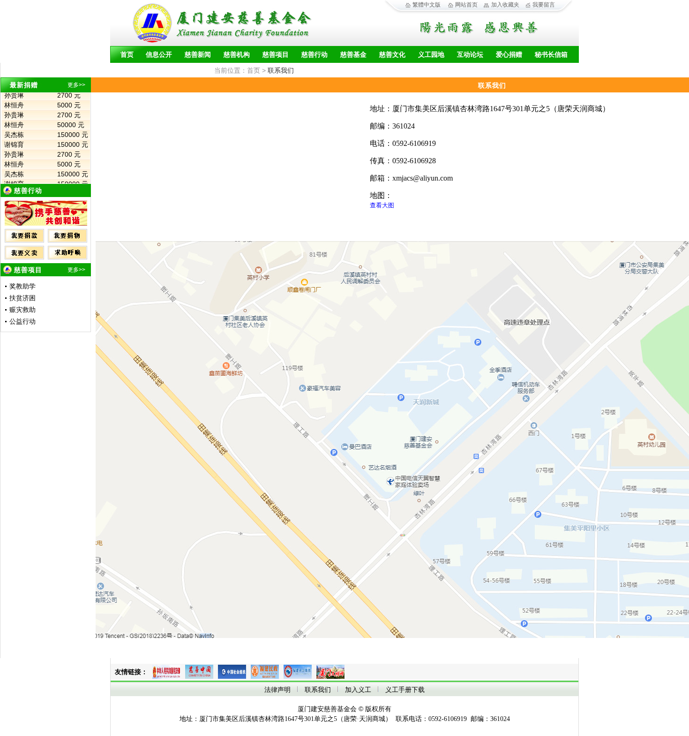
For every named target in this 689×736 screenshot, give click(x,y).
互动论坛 (470, 54)
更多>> (76, 85)
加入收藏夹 (505, 4)
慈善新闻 (198, 54)
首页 (127, 54)
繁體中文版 (426, 4)
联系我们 (318, 689)
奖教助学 (22, 286)
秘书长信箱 (551, 54)
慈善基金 (353, 54)
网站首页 (466, 4)
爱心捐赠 (509, 54)
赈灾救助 (22, 309)
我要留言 (543, 4)
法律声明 (277, 689)
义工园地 (431, 54)
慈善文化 (392, 54)
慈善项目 (275, 54)
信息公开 (159, 54)
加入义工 (358, 689)
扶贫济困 (22, 298)
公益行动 (22, 321)
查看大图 (382, 205)
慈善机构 (237, 54)
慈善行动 (314, 54)
